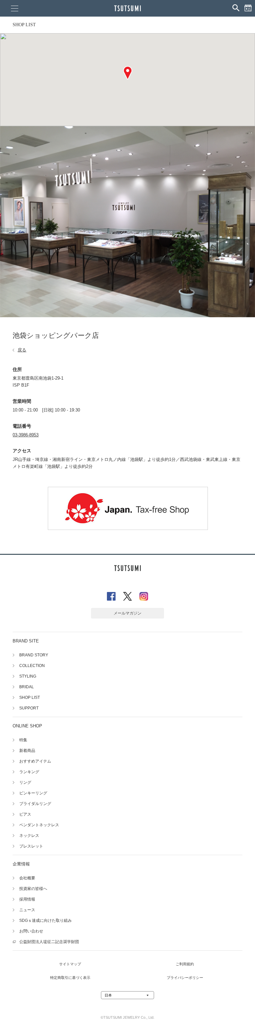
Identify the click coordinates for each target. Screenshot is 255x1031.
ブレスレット (31, 846)
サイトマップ (70, 964)
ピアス (25, 814)
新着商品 (27, 750)
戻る (22, 349)
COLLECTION (32, 665)
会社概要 (27, 878)
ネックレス (29, 835)
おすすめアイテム (35, 761)
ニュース (27, 910)
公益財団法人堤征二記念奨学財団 (49, 941)
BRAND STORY (33, 655)
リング (25, 782)
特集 (23, 740)
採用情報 (27, 899)
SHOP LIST (24, 24)
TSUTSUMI (127, 8)
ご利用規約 (185, 964)
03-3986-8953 (26, 434)
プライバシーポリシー (185, 978)
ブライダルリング (35, 803)
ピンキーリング (33, 793)
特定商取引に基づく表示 (70, 978)
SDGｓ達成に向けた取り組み (45, 920)
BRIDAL (26, 687)
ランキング (29, 772)
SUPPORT (29, 708)
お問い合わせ (31, 931)
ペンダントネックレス (39, 825)
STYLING (27, 676)
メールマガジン (127, 613)
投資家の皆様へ (33, 888)
